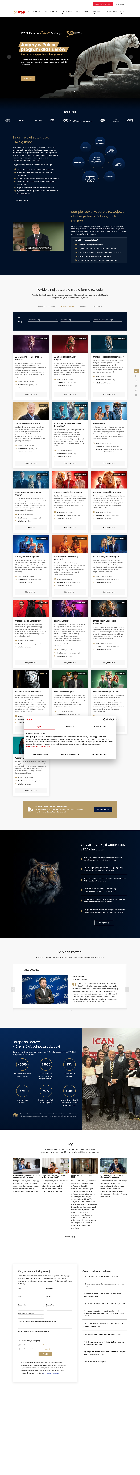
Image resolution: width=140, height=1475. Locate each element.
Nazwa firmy (50, 1305)
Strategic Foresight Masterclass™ (108, 357)
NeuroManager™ (61, 621)
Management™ (100, 423)
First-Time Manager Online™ (106, 691)
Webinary (87, 11)
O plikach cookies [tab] (100, 727)
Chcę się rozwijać (22, 200)
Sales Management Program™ (107, 556)
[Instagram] (136, 390)
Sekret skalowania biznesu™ (28, 423)
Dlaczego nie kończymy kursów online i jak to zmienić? (53, 1176)
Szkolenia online (66, 11)
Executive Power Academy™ (28, 691)
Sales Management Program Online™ (28, 493)
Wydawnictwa (97, 11)
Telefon (48, 1297)
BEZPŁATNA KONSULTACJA (103, 4)
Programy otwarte (67, 306)
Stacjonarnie (30, 394)
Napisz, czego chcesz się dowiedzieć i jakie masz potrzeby (37, 1321)
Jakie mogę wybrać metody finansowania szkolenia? (103, 1334)
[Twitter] (136, 386)
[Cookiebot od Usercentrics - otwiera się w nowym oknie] (105, 719)
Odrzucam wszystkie (40, 754)
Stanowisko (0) (34, 320)
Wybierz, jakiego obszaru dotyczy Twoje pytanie (33, 1331)
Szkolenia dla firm (51, 11)
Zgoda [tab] (39, 727)
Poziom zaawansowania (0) (103, 320)
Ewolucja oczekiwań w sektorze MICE (82, 1176)
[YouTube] (136, 395)
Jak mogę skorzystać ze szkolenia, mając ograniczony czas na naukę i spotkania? (103, 1324)
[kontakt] (136, 371)
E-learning (83, 306)
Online (30, 528)
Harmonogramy (112, 11)
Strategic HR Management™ (28, 556)
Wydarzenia (97, 306)
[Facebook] (136, 381)
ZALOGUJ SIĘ (120, 4)
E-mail (20, 1297)
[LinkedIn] (136, 376)
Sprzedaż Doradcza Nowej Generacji (66, 557)
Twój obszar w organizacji (26, 1313)
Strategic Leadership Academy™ (69, 492)
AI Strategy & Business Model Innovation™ (67, 424)
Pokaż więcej (70, 1237)
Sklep (78, 11)
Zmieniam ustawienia (68, 754)
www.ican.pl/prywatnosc (51, 1373)
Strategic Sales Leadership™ (28, 621)
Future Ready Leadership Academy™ (104, 622)
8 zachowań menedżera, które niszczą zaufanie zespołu (111, 1176)
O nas (122, 11)
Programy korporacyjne (46, 306)
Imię (19, 1289)
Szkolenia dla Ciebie (34, 11)
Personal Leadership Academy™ (107, 492)
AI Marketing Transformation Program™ (28, 358)
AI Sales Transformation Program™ (65, 358)
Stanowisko (22, 1305)
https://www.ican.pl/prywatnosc (38, 746)
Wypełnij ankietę (103, 809)
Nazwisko (49, 1289)
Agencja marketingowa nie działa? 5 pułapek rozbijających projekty (26, 1176)
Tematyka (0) (66, 320)
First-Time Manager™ (64, 691)
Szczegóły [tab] (70, 727)
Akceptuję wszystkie (99, 754)
